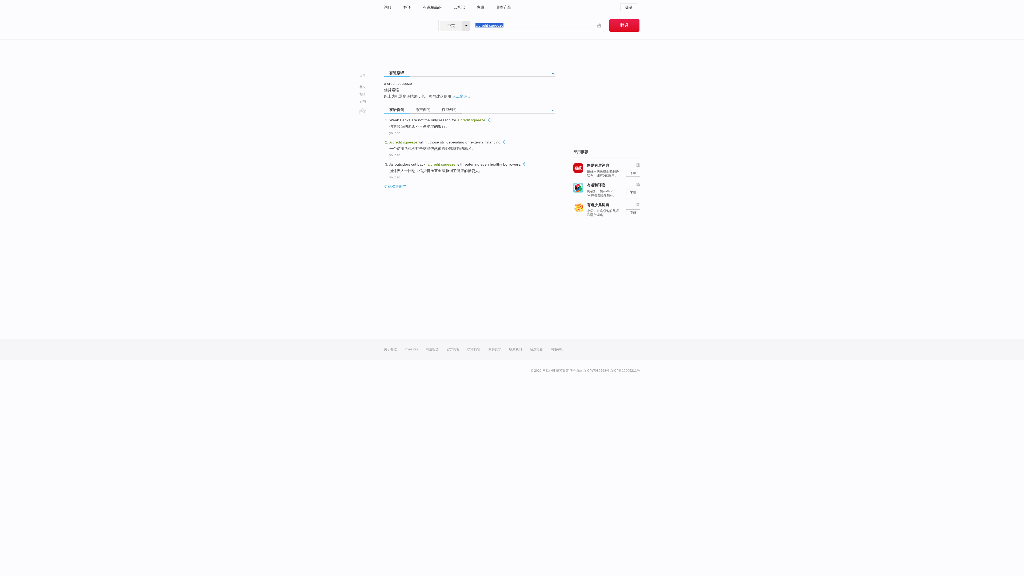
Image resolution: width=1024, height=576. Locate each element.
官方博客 (453, 349)
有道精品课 (432, 7)
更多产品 (503, 7)
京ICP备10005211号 (625, 371)
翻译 (407, 7)
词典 (387, 7)
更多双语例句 (395, 186)
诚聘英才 (494, 349)
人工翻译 (459, 96)
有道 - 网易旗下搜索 (406, 25)
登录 (629, 7)
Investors (411, 349)
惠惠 (480, 7)
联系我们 (515, 349)
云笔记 (459, 7)
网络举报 (557, 349)
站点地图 (536, 349)
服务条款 (576, 371)
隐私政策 (562, 371)
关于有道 (390, 349)
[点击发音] (488, 120)
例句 (362, 101)
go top (362, 111)
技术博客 (473, 349)
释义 (362, 87)
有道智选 (432, 349)
